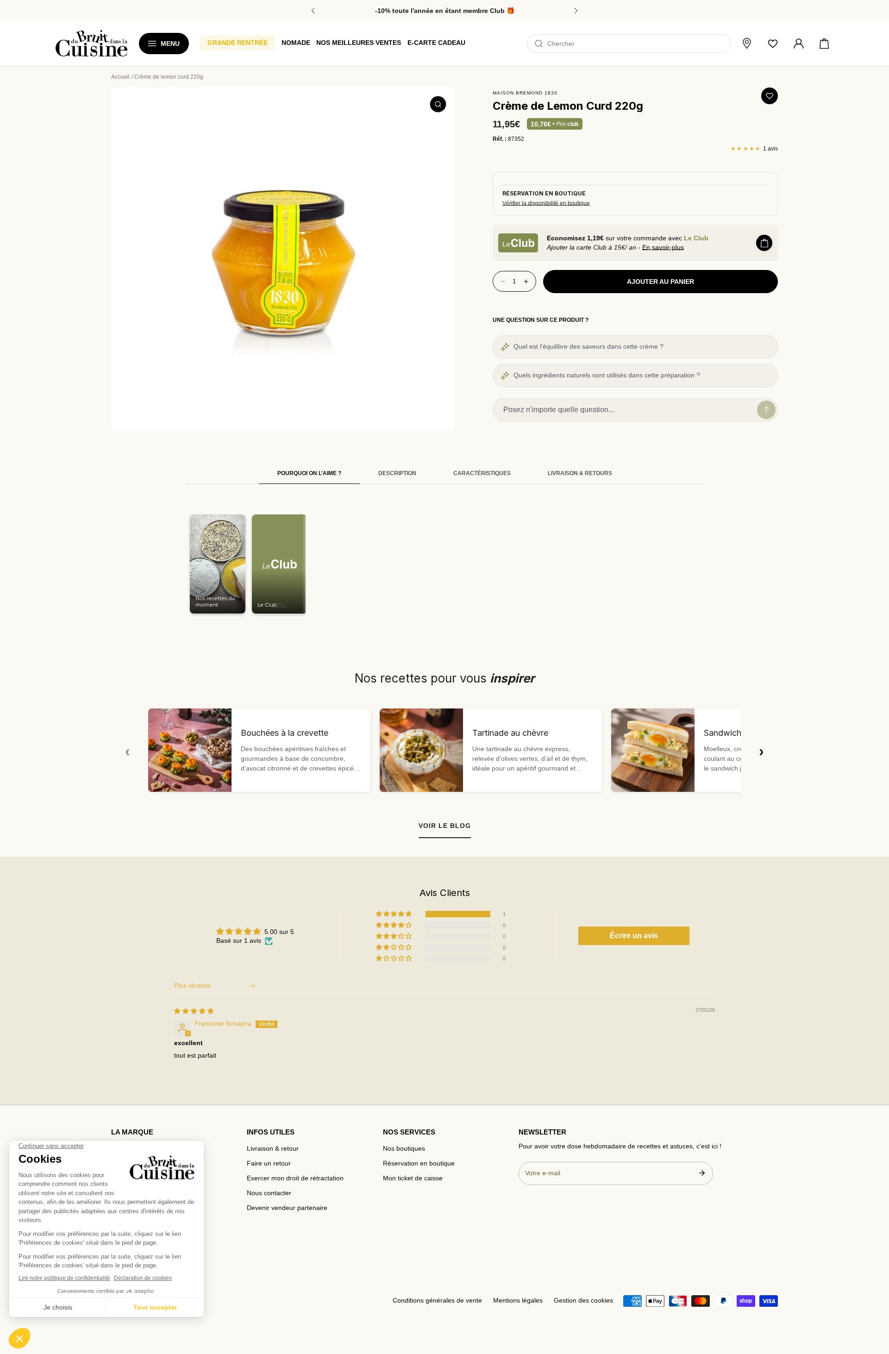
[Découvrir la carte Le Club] (518, 242)
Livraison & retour (273, 1148)
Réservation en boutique (419, 1163)
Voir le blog (445, 825)
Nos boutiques (404, 1148)
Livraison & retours (580, 473)
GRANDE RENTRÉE (237, 42)
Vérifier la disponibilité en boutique (546, 203)
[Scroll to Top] (873, 1299)
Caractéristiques (482, 473)
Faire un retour (269, 1163)
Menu (170, 43)
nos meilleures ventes (358, 42)
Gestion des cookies (583, 1300)
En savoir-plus (663, 247)
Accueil (120, 77)
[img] (194, 1011)
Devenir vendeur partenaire (287, 1207)
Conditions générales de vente (437, 1300)
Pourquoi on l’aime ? (309, 473)
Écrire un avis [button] (634, 936)
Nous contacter (269, 1193)
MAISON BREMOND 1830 (525, 92)
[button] (824, 43)
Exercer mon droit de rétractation (295, 1178)
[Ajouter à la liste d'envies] (769, 96)
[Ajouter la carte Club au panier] (764, 243)
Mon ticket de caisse (413, 1178)
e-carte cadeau (436, 42)
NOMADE (296, 42)
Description (397, 473)
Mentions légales (518, 1300)
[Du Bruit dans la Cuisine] (91, 43)
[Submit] (701, 1173)
